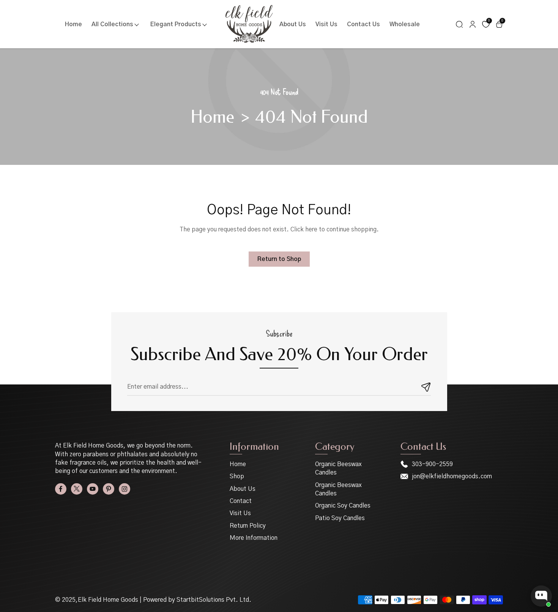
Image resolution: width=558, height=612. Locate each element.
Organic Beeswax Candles (338, 468)
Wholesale (404, 24)
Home (73, 24)
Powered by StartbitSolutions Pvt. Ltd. (197, 600)
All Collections (112, 24)
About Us (292, 24)
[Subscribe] (426, 387)
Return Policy (248, 526)
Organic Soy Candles (342, 506)
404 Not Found (311, 117)
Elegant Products (175, 24)
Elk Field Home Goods (108, 600)
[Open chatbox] (541, 596)
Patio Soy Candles (340, 518)
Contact (241, 501)
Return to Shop (279, 259)
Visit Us (326, 24)
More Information (253, 538)
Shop (237, 476)
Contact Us (363, 24)
